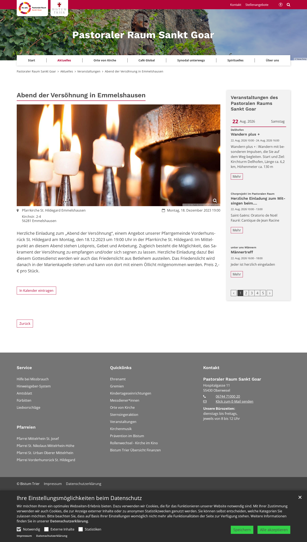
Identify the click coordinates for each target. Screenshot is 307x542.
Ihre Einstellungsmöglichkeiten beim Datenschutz (79, 498)
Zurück (24, 323)
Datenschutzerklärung (69, 521)
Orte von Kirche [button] (105, 60)
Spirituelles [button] (235, 60)
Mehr (237, 176)
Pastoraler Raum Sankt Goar (36, 71)
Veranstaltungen (88, 71)
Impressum (24, 536)
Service (24, 367)
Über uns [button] (272, 60)
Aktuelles (66, 71)
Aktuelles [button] (64, 60)
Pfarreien (26, 427)
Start (31, 60)
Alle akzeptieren (274, 529)
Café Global (146, 60)
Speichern (242, 529)
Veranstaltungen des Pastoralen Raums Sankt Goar (254, 103)
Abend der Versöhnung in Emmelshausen (134, 71)
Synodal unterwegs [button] (191, 60)
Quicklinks (121, 367)
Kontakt (211, 367)
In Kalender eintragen (36, 290)
